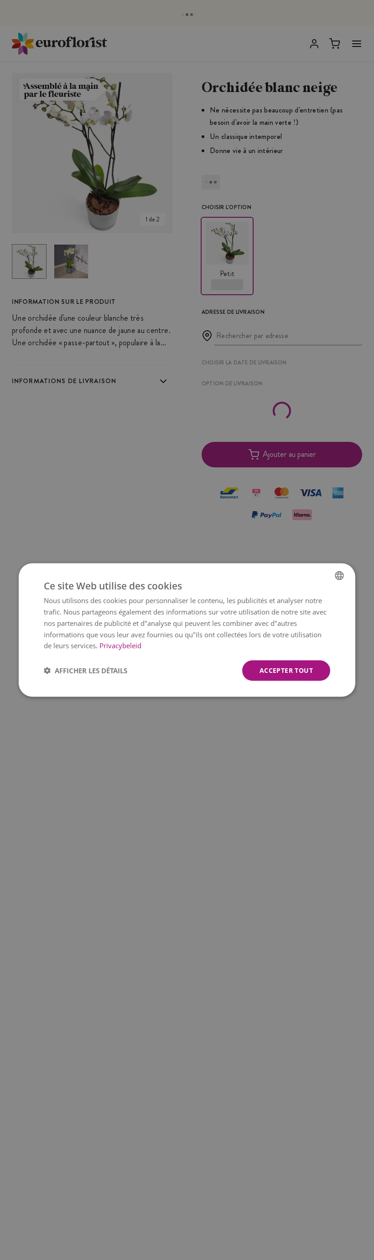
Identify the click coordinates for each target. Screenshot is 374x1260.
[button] (85, 671)
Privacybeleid (120, 645)
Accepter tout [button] (286, 670)
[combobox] (339, 575)
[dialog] (187, 630)
